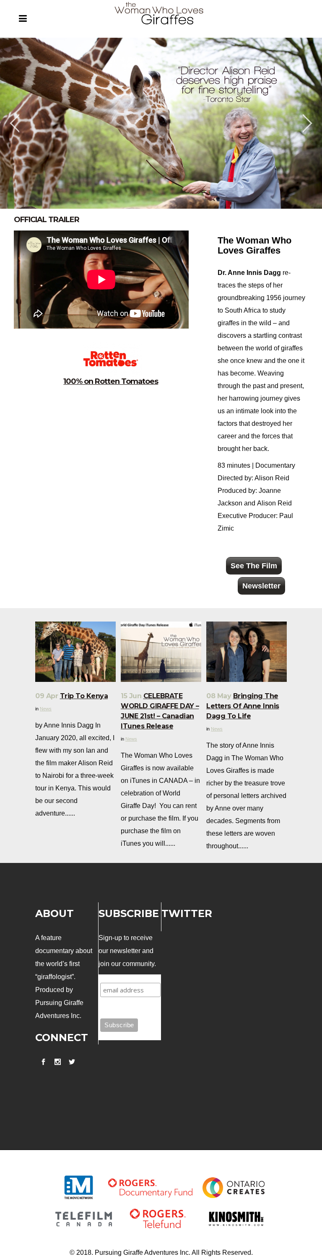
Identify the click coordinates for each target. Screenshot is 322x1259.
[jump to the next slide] (307, 123)
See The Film (254, 566)
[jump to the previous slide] (14, 123)
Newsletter (261, 586)
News (46, 708)
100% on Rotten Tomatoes (110, 381)
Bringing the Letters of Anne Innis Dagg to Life (242, 706)
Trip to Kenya (84, 696)
